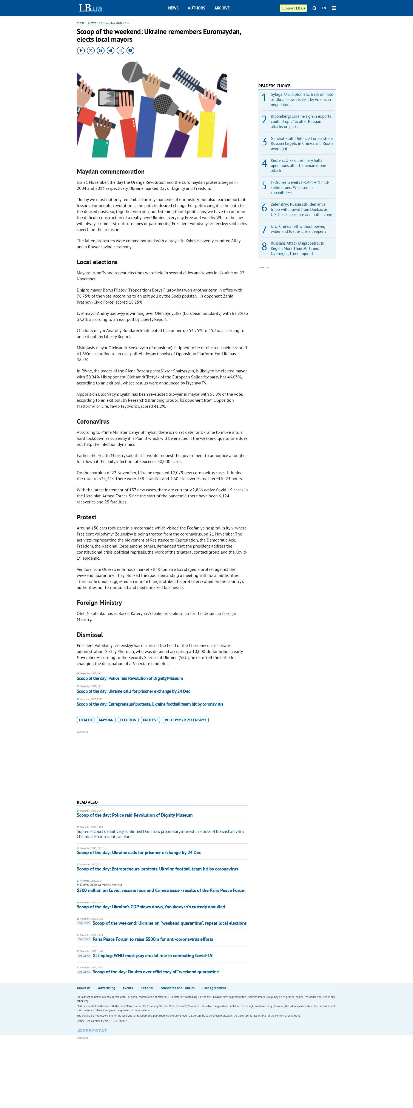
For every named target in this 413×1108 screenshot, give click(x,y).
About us (83, 988)
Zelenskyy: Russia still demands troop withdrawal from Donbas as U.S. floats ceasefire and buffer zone (301, 209)
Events (128, 988)
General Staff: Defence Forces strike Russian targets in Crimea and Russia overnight (302, 143)
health (85, 720)
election (128, 720)
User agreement (214, 988)
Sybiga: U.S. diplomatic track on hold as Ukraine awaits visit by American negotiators (302, 99)
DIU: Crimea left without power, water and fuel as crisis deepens (298, 229)
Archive (222, 8)
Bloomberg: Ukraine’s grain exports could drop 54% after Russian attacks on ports (301, 121)
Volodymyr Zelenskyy (185, 720)
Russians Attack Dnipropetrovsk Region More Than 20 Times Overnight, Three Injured (297, 248)
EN (324, 8)
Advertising (106, 988)
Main (80, 23)
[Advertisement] (162, 765)
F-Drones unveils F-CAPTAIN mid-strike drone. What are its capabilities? (300, 187)
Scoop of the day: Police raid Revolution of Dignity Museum (130, 678)
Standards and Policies (178, 988)
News (173, 8)
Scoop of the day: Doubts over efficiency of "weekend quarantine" (149, 972)
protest (150, 720)
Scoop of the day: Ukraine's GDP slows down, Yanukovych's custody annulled (151, 907)
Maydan (106, 720)
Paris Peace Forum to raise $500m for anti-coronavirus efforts (146, 939)
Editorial (147, 988)
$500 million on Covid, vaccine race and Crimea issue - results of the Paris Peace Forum (161, 890)
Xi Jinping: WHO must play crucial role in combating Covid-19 (146, 955)
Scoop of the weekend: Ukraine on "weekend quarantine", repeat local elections (163, 923)
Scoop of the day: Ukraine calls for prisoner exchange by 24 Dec (133, 691)
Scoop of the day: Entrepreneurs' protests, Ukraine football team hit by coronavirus (150, 704)
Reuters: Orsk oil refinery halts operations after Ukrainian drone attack (298, 165)
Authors (196, 8)
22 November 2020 (110, 23)
